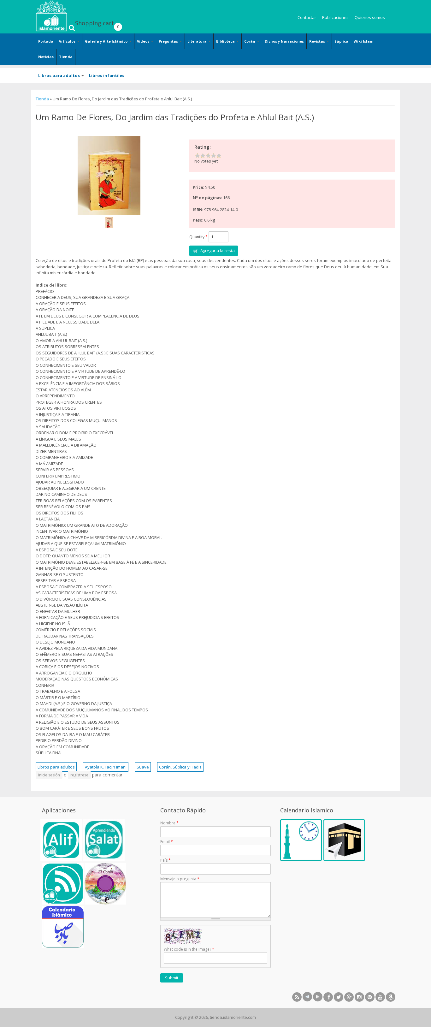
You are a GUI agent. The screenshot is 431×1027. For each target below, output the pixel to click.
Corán (250, 41)
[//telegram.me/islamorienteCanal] (307, 996)
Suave (143, 767)
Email (166, 841)
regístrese (79, 775)
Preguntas (169, 41)
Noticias (46, 56)
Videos (143, 41)
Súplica (341, 41)
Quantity (198, 237)
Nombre (169, 823)
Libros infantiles (106, 75)
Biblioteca (226, 41)
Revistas (317, 41)
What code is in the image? (189, 949)
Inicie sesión (49, 775)
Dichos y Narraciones (284, 41)
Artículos (67, 41)
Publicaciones (335, 17)
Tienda (66, 56)
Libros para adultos (59, 75)
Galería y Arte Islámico (106, 41)
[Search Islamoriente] (72, 20)
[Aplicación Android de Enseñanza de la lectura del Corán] (61, 859)
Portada (45, 41)
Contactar (307, 17)
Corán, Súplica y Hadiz (180, 767)
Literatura (197, 41)
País (165, 860)
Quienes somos (370, 17)
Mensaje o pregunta (179, 879)
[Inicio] (51, 16)
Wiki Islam (363, 41)
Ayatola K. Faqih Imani (106, 767)
